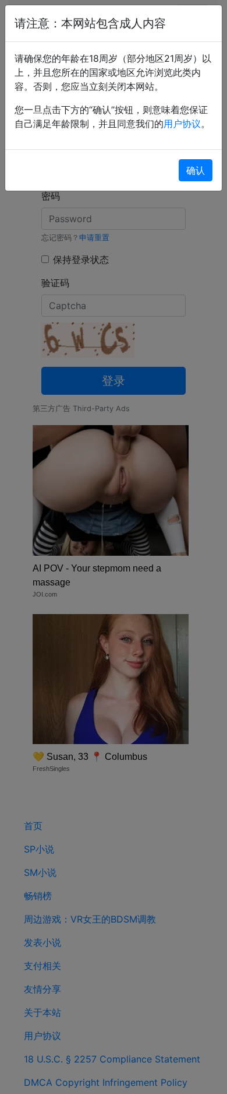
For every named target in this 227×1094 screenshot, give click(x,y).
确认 (195, 170)
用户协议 (182, 123)
